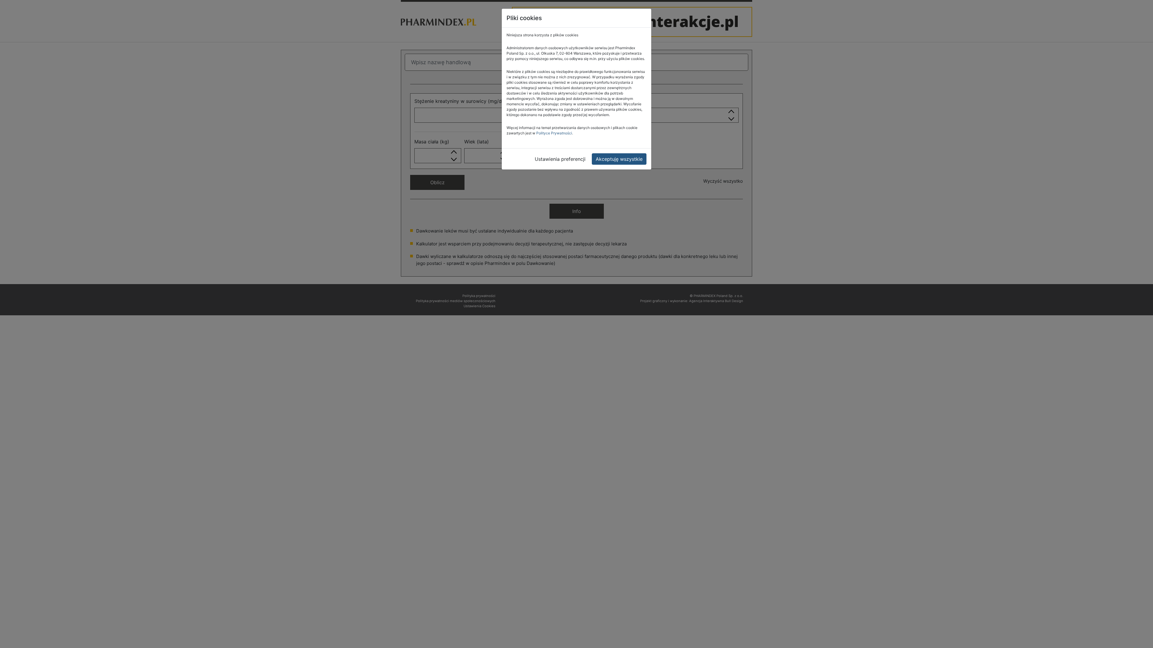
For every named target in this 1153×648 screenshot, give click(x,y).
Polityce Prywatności (554, 133)
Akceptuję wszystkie (619, 159)
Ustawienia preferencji (560, 159)
